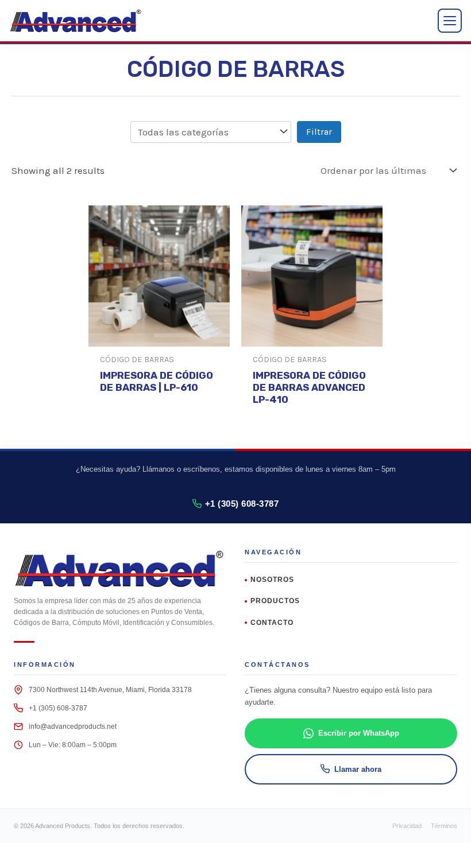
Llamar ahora (357, 769)
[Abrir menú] (450, 21)
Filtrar (319, 131)
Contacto (272, 623)
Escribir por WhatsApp (358, 733)
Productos (275, 601)
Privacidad (407, 825)
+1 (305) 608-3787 (242, 503)
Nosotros (272, 580)
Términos (444, 825)
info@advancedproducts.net (73, 726)
